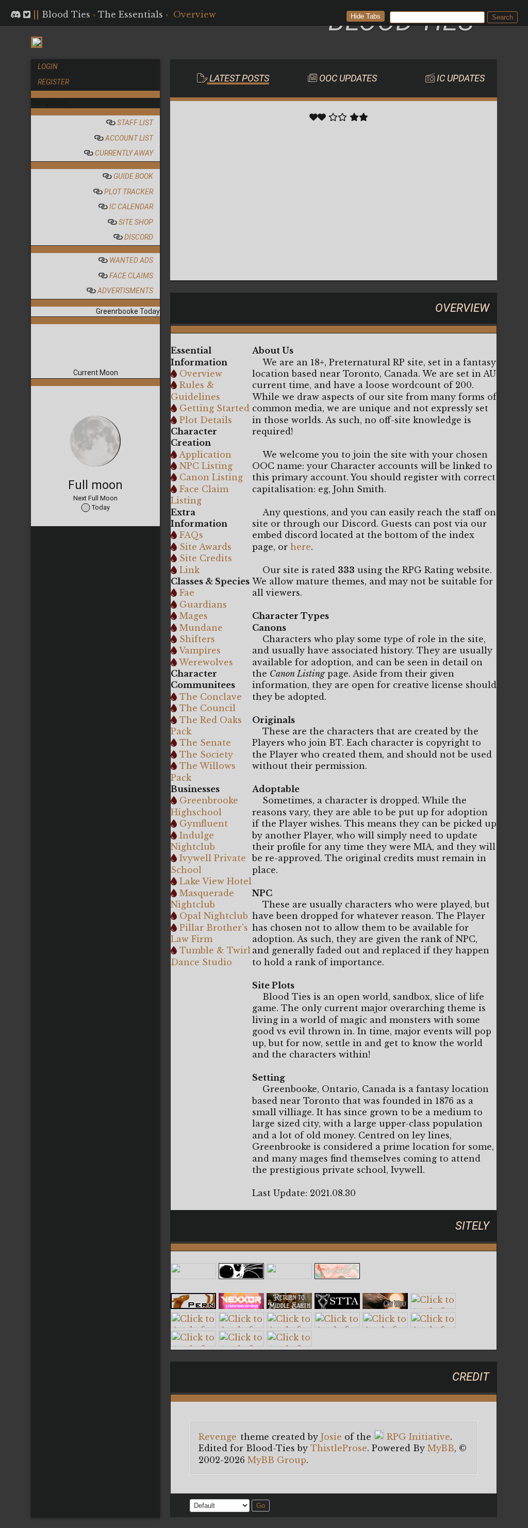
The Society (206, 754)
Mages (193, 616)
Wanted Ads (130, 260)
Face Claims (130, 276)
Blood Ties (66, 14)
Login (48, 66)
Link (189, 570)
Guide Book (132, 176)
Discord (138, 237)
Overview (200, 373)
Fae (186, 592)
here (300, 547)
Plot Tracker (128, 192)
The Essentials (130, 14)
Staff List (134, 123)
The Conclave (210, 697)
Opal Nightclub (213, 916)
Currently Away (123, 153)
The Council (207, 708)
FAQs (191, 535)
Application (205, 454)
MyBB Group (277, 1460)
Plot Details (205, 420)
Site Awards (205, 547)
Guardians (203, 604)
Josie (331, 1437)
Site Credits (205, 558)
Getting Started (214, 408)
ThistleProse (338, 1448)
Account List (128, 138)
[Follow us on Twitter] (26, 14)
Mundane (201, 628)
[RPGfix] (241, 1276)
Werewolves (206, 662)
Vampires (200, 650)
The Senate (205, 742)
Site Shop (135, 222)
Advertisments (124, 291)
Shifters (197, 639)
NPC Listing (206, 466)
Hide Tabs (366, 16)
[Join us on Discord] (15, 14)
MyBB (440, 1448)
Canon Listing (211, 477)
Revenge (218, 1437)
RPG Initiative (418, 1437)
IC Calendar (130, 207)
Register (53, 82)
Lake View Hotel (215, 881)
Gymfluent (203, 823)
